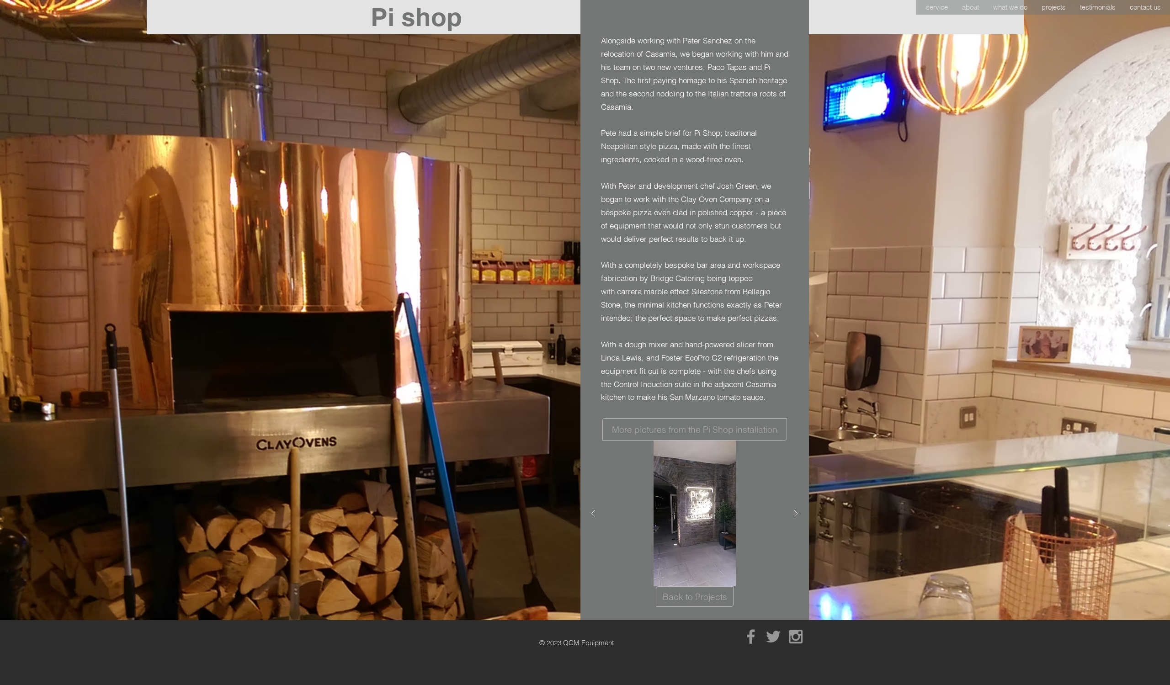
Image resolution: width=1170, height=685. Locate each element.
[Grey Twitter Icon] (773, 636)
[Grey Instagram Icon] (795, 636)
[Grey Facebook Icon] (750, 636)
